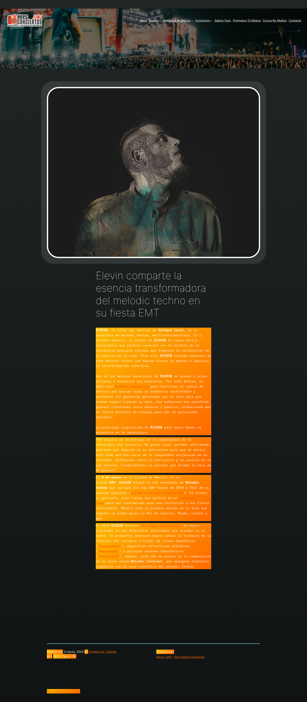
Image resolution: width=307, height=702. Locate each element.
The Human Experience (188, 657)
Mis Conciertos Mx (63, 691)
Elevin (160, 657)
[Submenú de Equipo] (160, 21)
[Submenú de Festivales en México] (192, 21)
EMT (169, 657)
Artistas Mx (96, 651)
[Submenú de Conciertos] (212, 21)
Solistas (111, 651)
